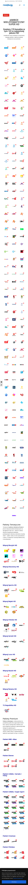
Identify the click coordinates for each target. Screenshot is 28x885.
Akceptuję (14, 882)
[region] (14, 876)
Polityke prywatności (18, 878)
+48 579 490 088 (18, 1)
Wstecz (6, 15)
